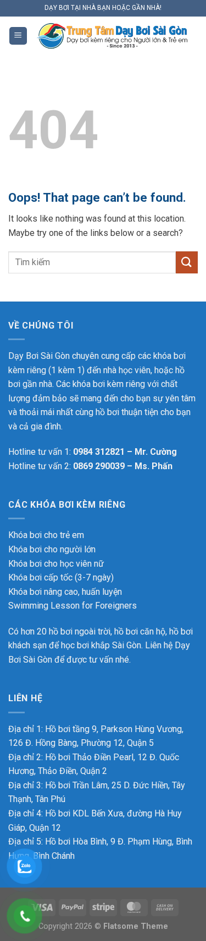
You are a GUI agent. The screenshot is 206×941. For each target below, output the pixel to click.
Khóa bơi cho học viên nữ (56, 563)
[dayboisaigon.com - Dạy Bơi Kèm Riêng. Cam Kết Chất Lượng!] (113, 35)
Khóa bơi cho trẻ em (46, 535)
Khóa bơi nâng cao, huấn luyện (65, 592)
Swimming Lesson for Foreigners (72, 605)
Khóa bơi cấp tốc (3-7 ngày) (61, 577)
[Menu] (18, 36)
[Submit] (187, 262)
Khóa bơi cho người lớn (52, 549)
